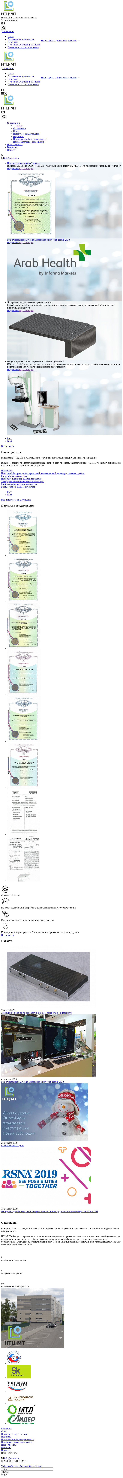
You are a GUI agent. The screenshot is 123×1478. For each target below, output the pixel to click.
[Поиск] (3, 28)
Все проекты (7, 446)
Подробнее (13, 168)
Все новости (7, 935)
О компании (8, 31)
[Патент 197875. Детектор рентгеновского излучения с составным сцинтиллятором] (23, 787)
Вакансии (62, 40)
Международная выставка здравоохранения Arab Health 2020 (32, 1082)
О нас (11, 36)
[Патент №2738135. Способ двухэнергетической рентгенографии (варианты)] (23, 648)
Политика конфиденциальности (24, 44)
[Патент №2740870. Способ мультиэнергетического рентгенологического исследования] (23, 555)
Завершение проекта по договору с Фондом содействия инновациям (36, 1013)
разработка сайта (23, 1466)
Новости (72, 40)
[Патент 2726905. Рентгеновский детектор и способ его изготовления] (23, 741)
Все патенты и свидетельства (16, 499)
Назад (19, 125)
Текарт (39, 1466)
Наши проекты (48, 40)
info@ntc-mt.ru (11, 158)
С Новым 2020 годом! (12, 1145)
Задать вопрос (26, 168)
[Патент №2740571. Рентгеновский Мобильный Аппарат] (23, 601)
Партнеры (13, 42)
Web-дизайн (7, 1466)
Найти (5, 1472)
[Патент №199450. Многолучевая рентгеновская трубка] (23, 694)
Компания (6, 1428)
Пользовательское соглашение (23, 47)
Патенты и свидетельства (21, 39)
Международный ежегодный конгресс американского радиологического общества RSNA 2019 (49, 1211)
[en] (3, 24)
